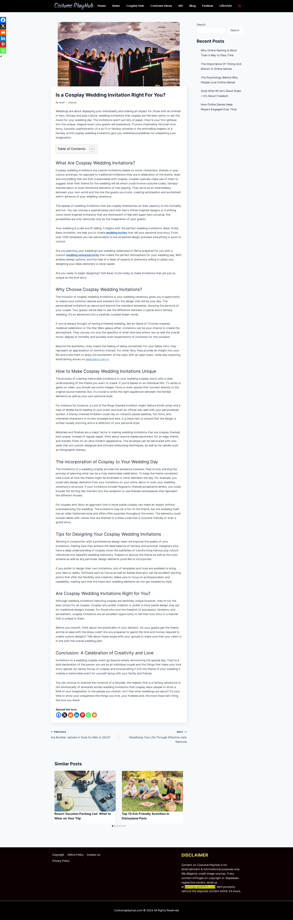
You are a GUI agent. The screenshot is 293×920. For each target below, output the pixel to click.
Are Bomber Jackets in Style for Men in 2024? (80, 735)
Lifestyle (226, 6)
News (116, 6)
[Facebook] (58, 715)
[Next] (178, 797)
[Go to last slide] (59, 797)
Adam (62, 102)
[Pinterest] (82, 715)
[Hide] (1, 56)
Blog (192, 6)
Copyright (58, 854)
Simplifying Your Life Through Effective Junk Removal (158, 737)
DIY (181, 6)
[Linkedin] (76, 715)
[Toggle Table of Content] (90, 149)
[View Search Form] (239, 6)
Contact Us (93, 854)
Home (102, 6)
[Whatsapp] (88, 715)
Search (201, 24)
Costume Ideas (161, 6)
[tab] (112, 826)
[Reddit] (70, 715)
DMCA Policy (75, 854)
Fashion (207, 6)
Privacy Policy (60, 860)
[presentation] (85, 791)
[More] (94, 715)
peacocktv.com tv (97, 359)
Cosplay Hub (135, 6)
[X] (64, 715)
